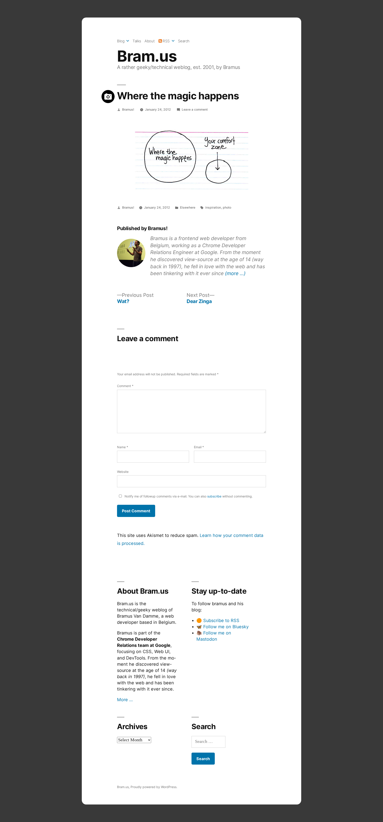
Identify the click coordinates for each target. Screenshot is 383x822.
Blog (120, 41)
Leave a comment (195, 109)
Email (199, 447)
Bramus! (128, 109)
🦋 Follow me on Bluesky (222, 626)
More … (125, 699)
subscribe (214, 496)
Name (122, 447)
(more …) (235, 273)
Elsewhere (187, 207)
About (149, 41)
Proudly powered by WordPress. (154, 787)
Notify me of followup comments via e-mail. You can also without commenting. (188, 496)
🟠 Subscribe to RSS (217, 620)
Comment (125, 386)
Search (184, 41)
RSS (166, 41)
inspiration (213, 207)
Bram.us (147, 56)
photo (227, 207)
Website (123, 472)
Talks (137, 41)
